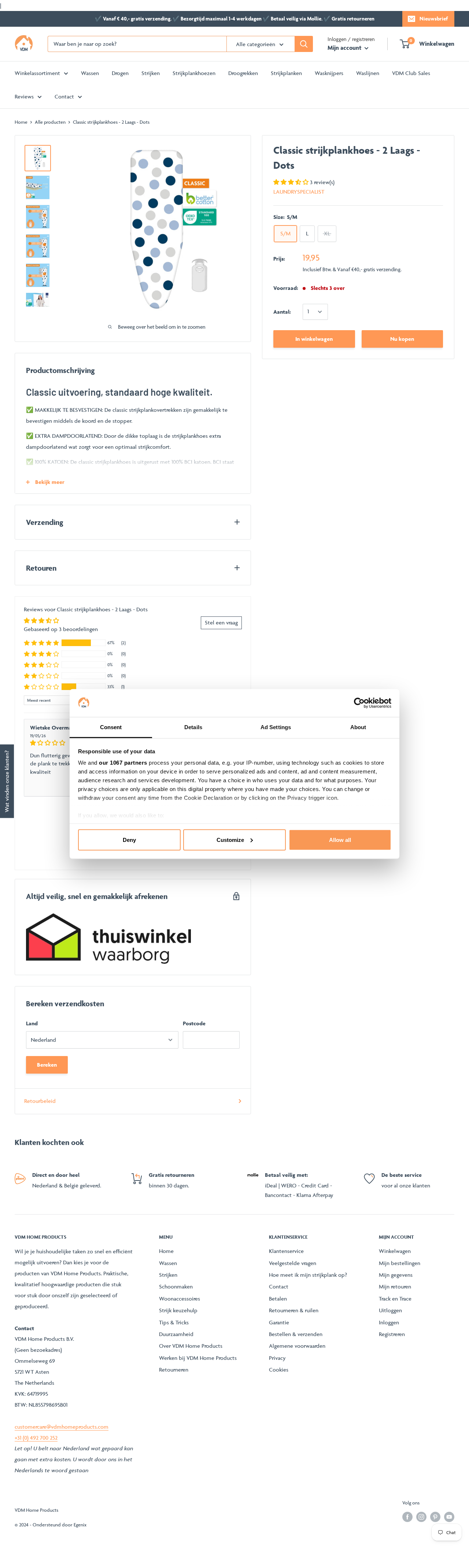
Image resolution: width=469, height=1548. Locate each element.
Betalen (278, 1298)
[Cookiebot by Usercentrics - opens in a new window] (359, 703)
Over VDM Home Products (190, 1345)
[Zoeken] (304, 44)
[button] (291, 182)
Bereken (47, 1064)
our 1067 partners (123, 763)
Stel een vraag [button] (221, 622)
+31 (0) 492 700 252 (36, 1437)
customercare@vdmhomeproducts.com (61, 1426)
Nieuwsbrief (434, 18)
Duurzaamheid (176, 1334)
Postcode (194, 1023)
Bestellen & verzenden (295, 1334)
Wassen (90, 73)
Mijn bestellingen (399, 1263)
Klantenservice (286, 1250)
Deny (129, 839)
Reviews (24, 96)
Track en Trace (395, 1298)
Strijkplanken (286, 73)
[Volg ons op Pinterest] (435, 1517)
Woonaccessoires (179, 1298)
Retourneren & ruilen (293, 1310)
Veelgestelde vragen (292, 1263)
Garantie (279, 1322)
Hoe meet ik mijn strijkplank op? (308, 1274)
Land (32, 1023)
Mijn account (345, 47)
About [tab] (358, 727)
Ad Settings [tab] (276, 727)
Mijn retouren (395, 1286)
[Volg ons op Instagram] (421, 1517)
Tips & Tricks (174, 1322)
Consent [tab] (111, 727)
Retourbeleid (40, 1100)
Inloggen (389, 1322)
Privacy (277, 1357)
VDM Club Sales (411, 73)
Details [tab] (193, 727)
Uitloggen (390, 1310)
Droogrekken (243, 73)
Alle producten (50, 122)
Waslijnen (367, 73)
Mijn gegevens (396, 1274)
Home (21, 122)
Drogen (120, 73)
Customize (230, 839)
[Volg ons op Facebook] (407, 1517)
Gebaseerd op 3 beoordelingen (61, 629)
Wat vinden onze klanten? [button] (6, 781)
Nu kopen (402, 338)
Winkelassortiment (37, 73)
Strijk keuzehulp (178, 1310)
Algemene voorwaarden (297, 1345)
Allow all (340, 839)
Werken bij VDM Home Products (198, 1357)
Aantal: (282, 311)
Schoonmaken (176, 1286)
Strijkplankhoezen (194, 73)
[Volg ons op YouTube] (449, 1517)
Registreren (392, 1334)
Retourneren (173, 1369)
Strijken (150, 73)
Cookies (278, 1369)
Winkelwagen (395, 1250)
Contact (64, 96)
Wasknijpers (329, 73)
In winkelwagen (314, 338)
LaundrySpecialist (298, 191)
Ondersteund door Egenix (59, 1525)
